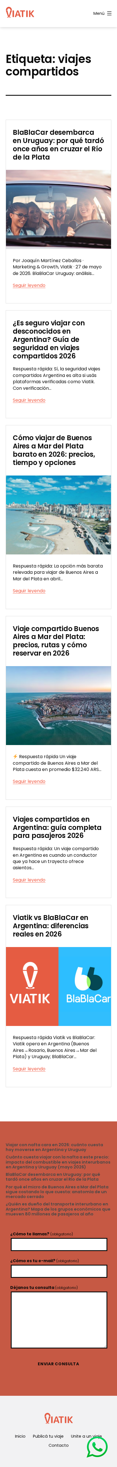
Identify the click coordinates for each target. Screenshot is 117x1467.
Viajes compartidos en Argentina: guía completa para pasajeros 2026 (57, 827)
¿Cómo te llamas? (41, 1234)
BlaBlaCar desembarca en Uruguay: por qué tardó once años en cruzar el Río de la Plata (58, 145)
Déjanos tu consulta (44, 1287)
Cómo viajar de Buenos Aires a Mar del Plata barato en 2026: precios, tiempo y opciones (54, 450)
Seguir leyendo (29, 285)
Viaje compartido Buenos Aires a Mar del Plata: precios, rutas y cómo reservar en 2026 (56, 641)
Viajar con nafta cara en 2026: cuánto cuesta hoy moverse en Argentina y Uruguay (54, 1147)
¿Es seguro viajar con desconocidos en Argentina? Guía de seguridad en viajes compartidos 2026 (49, 339)
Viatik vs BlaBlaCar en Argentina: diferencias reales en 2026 (51, 926)
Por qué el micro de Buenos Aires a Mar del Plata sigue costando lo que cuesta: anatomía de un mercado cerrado (57, 1192)
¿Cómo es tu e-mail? (44, 1261)
